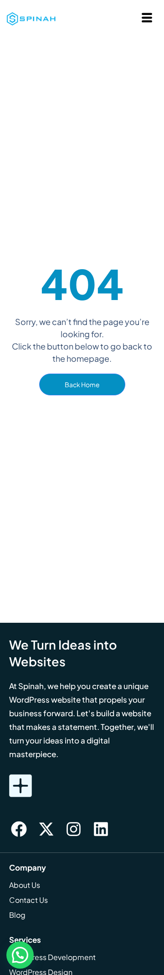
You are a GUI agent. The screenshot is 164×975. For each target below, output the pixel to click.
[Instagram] (73, 829)
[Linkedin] (100, 829)
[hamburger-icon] (147, 19)
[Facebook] (18, 829)
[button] (20, 955)
